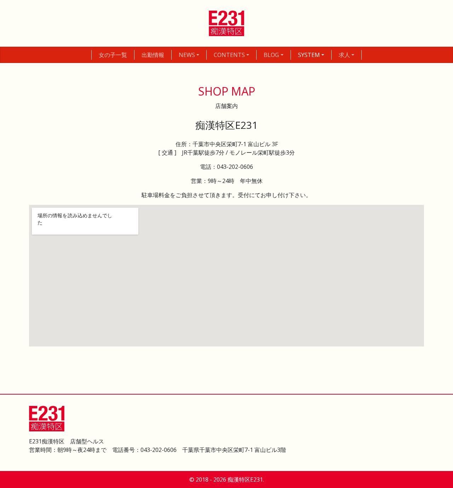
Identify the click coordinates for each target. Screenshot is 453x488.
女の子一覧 (113, 55)
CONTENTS (229, 55)
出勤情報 (153, 55)
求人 (344, 55)
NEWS (187, 55)
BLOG (271, 55)
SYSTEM (309, 55)
